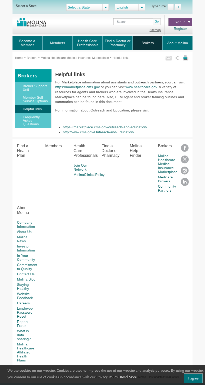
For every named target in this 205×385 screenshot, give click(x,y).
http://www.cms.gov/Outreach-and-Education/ (98, 132)
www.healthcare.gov (141, 87)
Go (157, 21)
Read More (128, 377)
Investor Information (26, 248)
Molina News (22, 239)
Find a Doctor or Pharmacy (117, 43)
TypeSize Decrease (171, 7)
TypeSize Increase (178, 7)
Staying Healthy (23, 287)
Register (180, 29)
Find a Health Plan (23, 151)
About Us (24, 232)
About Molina (177, 43)
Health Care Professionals (87, 43)
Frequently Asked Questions (31, 120)
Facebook (185, 149)
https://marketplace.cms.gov (77, 87)
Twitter (185, 161)
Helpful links (32, 109)
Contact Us (25, 274)
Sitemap (155, 30)
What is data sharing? (24, 335)
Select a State (26, 6)
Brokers (148, 43)
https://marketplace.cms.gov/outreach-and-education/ (105, 127)
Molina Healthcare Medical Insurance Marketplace (75, 58)
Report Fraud (22, 324)
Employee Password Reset (25, 312)
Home (19, 58)
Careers (23, 303)
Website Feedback (25, 296)
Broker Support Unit (35, 87)
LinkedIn (185, 183)
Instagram (185, 172)
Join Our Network (80, 167)
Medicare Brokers (165, 179)
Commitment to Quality (27, 267)
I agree (193, 378)
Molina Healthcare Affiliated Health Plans (25, 352)
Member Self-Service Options (35, 99)
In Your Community (26, 257)
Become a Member (27, 43)
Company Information (26, 224)
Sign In (180, 22)
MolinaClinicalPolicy (89, 175)
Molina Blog (26, 279)
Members (57, 43)
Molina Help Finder (136, 151)
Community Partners (167, 188)
